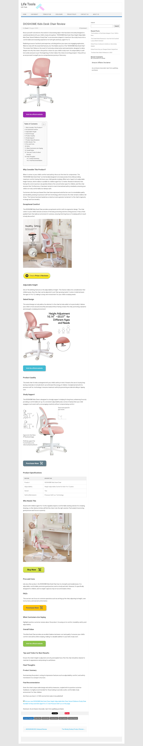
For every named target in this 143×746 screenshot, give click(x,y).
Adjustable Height (31, 131)
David (26, 28)
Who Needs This (31, 142)
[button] (42, 124)
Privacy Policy (71, 14)
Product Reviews (28, 718)
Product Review (73, 718)
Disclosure (59, 14)
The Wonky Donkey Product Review (73, 729)
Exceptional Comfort (32, 129)
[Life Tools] (40, 11)
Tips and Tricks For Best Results (34, 153)
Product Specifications (32, 140)
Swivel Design (30, 133)
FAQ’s (28, 146)
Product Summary (34, 158)
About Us (96, 14)
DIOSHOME (45, 718)
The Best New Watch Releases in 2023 (101, 52)
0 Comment (83, 28)
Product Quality (30, 136)
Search (93, 22)
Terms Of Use (47, 14)
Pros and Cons (30, 144)
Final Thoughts (31, 156)
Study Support (30, 138)
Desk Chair (38, 718)
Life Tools (28, 4)
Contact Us (84, 14)
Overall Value (30, 150)
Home (24, 14)
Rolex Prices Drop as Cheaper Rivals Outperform (104, 49)
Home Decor (54, 718)
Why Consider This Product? (34, 127)
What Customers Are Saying (35, 148)
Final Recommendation (35, 160)
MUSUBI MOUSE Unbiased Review (35, 729)
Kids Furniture (63, 718)
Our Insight (34, 14)
